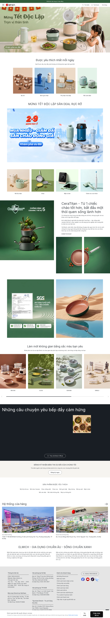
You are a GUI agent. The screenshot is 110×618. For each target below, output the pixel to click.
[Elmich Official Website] (10, 5)
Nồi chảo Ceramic (35, 489)
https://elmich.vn (17, 578)
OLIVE (13, 390)
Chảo (42, 193)
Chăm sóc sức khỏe (92, 193)
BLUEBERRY (97, 390)
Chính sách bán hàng (63, 585)
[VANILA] (69, 371)
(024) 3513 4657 (45, 581)
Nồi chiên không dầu (53, 492)
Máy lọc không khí (66, 492)
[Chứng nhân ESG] (30, 308)
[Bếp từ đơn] (67, 180)
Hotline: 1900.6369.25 (91, 573)
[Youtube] (87, 579)
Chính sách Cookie (73, 615)
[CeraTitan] (79, 308)
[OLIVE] (13, 371)
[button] (1, 396)
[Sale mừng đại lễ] (55, 29)
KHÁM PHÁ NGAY (67, 234)
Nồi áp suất (79, 489)
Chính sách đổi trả (62, 590)
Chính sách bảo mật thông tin (65, 592)
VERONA (40, 390)
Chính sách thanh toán (63, 597)
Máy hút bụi (71, 489)
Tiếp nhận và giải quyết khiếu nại (66, 599)
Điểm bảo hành (61, 578)
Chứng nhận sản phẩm (63, 583)
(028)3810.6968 (44, 594)
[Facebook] (83, 579)
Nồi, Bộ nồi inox (24, 489)
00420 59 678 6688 (46, 610)
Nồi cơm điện (42, 492)
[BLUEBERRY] (97, 371)
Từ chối (84, 614)
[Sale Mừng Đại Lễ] (55, 135)
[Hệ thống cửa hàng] (106, 504)
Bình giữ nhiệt (63, 489)
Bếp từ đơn (67, 193)
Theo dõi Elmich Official (56, 456)
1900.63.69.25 (16, 576)
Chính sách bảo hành (63, 588)
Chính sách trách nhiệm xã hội (65, 581)
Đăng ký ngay (55, 472)
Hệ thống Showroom (62, 576)
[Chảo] (43, 180)
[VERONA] (41, 371)
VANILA (69, 390)
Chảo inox (55, 489)
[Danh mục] (3, 5)
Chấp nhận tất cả (96, 614)
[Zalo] (97, 579)
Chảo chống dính (46, 489)
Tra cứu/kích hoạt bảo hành (64, 595)
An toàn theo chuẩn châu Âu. (55, 1)
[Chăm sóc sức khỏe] (92, 180)
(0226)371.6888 (20, 602)
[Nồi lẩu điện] (18, 180)
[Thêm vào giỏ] (21, 58)
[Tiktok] (92, 579)
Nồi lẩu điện (18, 193)
